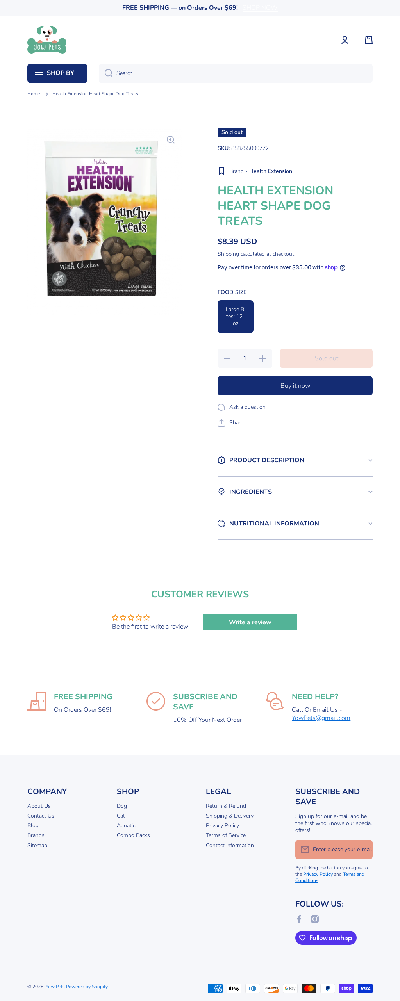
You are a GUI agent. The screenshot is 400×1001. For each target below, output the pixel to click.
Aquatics (127, 825)
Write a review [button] (250, 622)
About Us (39, 806)
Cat (121, 815)
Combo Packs (133, 835)
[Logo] (46, 40)
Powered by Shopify (87, 986)
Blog (33, 825)
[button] (369, 40)
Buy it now (295, 385)
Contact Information (230, 845)
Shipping (228, 254)
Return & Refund (226, 806)
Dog (122, 806)
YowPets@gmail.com (321, 718)
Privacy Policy (222, 825)
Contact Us (40, 815)
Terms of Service (226, 835)
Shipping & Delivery (230, 815)
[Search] (105, 73)
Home (33, 94)
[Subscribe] (363, 849)
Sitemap (37, 845)
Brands (36, 835)
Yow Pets (56, 986)
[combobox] (236, 73)
